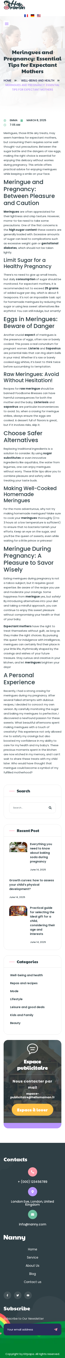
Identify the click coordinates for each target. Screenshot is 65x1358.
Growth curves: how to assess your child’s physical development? (31, 884)
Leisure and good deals (27, 1007)
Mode (14, 991)
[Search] (50, 808)
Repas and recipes (24, 983)
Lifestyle (16, 999)
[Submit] (55, 1329)
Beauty (15, 1023)
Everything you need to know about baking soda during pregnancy (41, 853)
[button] (7, 24)
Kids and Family (21, 1015)
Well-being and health (37, 80)
